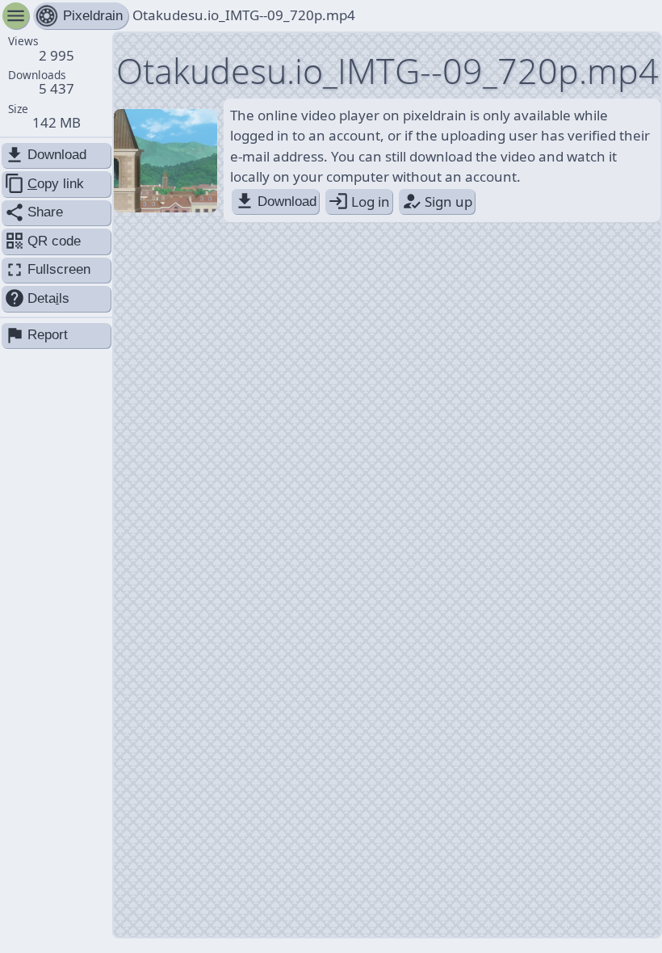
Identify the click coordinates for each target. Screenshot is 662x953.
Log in (359, 201)
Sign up (436, 201)
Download (275, 201)
